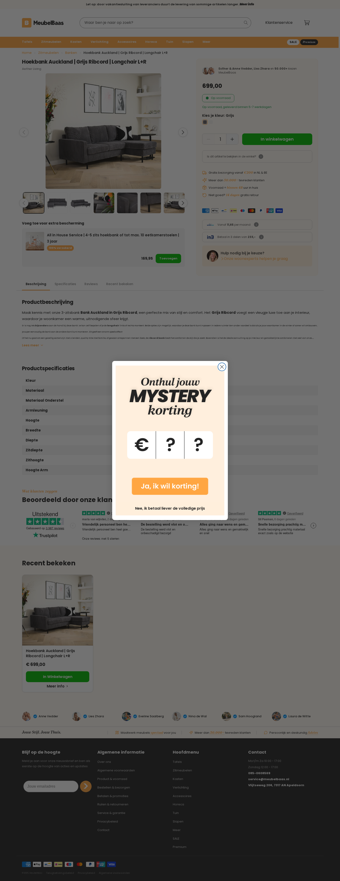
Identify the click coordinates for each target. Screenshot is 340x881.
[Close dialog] (222, 367)
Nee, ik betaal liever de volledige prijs (170, 508)
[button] (170, 434)
